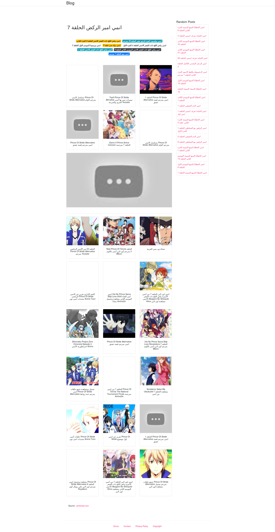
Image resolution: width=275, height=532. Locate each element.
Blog (70, 2)
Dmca (116, 526)
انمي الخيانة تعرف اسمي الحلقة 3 (192, 35)
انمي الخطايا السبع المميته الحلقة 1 (192, 172)
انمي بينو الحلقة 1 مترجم (119, 54)
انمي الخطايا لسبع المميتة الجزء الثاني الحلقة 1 (191, 149)
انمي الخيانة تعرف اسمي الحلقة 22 (192, 58)
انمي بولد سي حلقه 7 (111, 45)
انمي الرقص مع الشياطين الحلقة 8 (192, 141)
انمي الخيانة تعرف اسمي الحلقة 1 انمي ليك (192, 112)
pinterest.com (82, 505)
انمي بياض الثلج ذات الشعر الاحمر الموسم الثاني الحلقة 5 (137, 49)
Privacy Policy (141, 526)
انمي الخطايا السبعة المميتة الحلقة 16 (192, 90)
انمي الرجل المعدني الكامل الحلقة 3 (192, 65)
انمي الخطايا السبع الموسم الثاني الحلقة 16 (191, 43)
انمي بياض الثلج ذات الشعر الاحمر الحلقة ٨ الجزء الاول (144, 45)
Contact (127, 526)
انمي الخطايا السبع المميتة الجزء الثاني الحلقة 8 (191, 29)
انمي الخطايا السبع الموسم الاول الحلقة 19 (191, 82)
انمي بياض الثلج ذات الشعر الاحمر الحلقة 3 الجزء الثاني (98, 41)
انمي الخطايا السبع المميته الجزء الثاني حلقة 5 (191, 121)
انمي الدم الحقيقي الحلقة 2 (189, 136)
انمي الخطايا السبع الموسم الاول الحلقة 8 (191, 166)
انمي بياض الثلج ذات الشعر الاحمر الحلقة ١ (95, 49)
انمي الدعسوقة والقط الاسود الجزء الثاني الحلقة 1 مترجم (192, 73)
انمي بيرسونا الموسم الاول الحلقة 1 (86, 45)
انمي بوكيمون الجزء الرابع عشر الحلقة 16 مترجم (142, 41)
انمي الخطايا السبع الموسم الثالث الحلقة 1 (191, 99)
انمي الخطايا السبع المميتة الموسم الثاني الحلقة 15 (192, 157)
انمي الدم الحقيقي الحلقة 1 (189, 105)
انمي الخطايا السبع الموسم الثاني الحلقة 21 (191, 51)
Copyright (157, 526)
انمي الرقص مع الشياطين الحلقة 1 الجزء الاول (192, 129)
